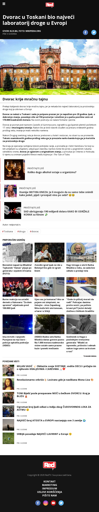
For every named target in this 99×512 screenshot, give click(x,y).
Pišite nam (49, 495)
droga (21, 231)
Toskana (7, 231)
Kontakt (49, 481)
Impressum (49, 488)
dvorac (34, 231)
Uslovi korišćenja (49, 492)
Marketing (49, 485)
